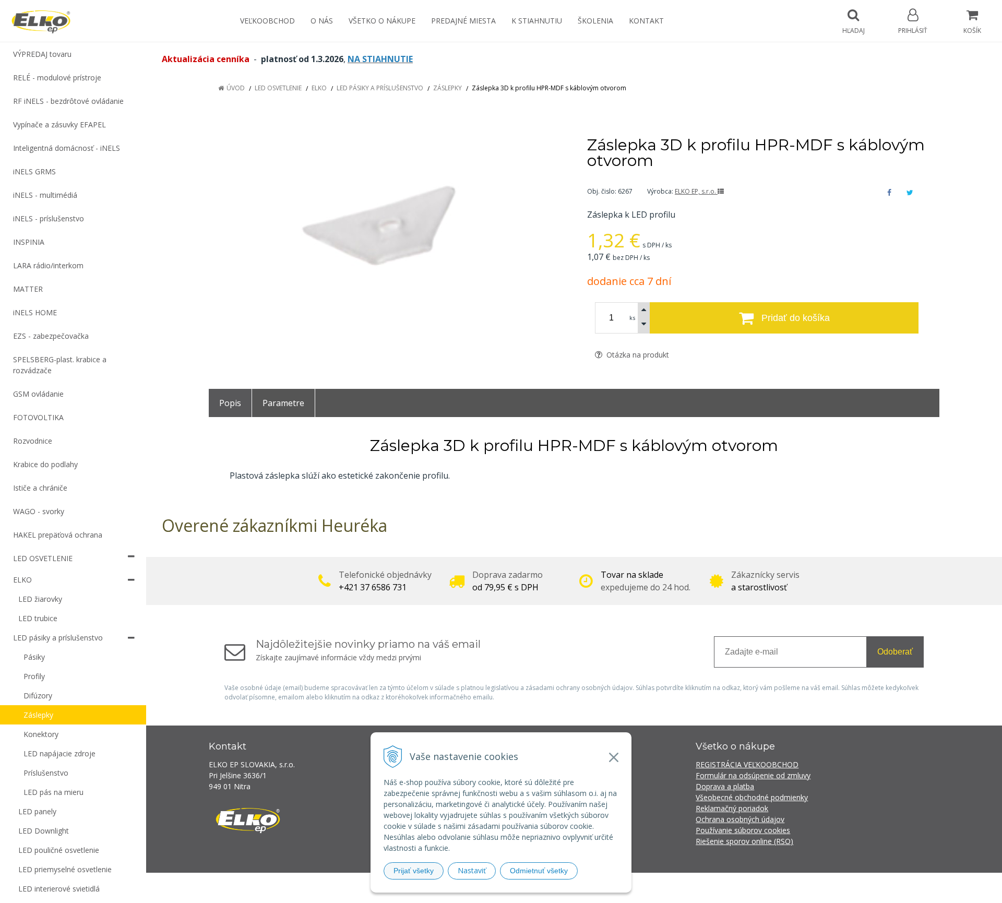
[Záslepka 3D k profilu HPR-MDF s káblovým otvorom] (385, 219)
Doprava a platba (725, 786)
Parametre (283, 403)
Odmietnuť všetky (539, 870)
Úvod (235, 88)
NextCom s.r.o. (688, 887)
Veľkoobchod (267, 21)
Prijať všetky (413, 870)
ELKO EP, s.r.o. (696, 191)
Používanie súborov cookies (743, 830)
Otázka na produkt (636, 355)
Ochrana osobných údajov (740, 819)
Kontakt (646, 21)
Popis (230, 403)
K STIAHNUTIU (536, 21)
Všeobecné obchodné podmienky (752, 797)
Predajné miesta (463, 21)
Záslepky (447, 88)
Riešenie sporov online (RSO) (744, 841)
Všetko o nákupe (382, 21)
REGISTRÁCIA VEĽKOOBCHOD (747, 764)
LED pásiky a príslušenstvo (380, 88)
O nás (322, 21)
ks (632, 318)
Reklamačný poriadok (732, 808)
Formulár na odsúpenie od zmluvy (753, 775)
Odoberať (895, 651)
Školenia (595, 21)
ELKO (319, 88)
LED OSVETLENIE (278, 88)
